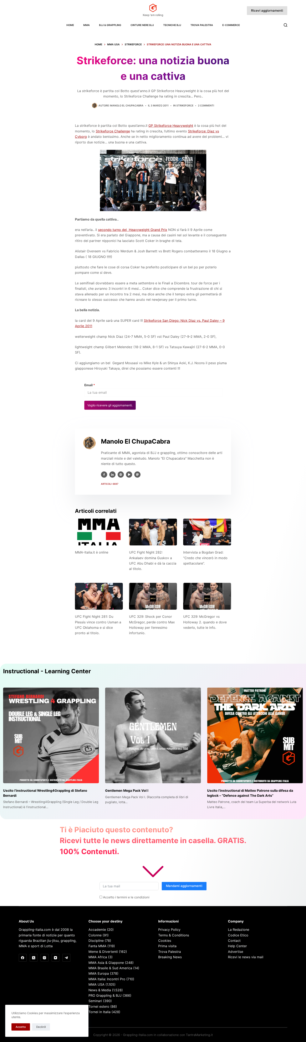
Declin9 (41, 1026)
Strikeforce (184, 105)
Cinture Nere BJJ (142, 25)
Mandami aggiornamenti (184, 886)
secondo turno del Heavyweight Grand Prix (132, 230)
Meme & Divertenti (103, 952)
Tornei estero (98, 1006)
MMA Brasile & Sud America (110, 968)
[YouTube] (56, 958)
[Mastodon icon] (137, 474)
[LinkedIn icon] (112, 474)
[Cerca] (285, 25)
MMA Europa (98, 973)
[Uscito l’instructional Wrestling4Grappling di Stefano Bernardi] (51, 735)
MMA (86, 25)
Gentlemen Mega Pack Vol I (126, 791)
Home (70, 25)
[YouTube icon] (129, 474)
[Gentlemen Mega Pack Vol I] (153, 735)
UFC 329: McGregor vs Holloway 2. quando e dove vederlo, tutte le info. (205, 622)
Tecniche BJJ (172, 25)
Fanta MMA (97, 946)
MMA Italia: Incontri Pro (106, 979)
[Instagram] (45, 958)
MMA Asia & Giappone (106, 963)
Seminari (95, 1001)
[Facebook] (23, 958)
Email (89, 385)
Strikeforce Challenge (113, 131)
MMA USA (96, 984)
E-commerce (231, 25)
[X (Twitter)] (34, 958)
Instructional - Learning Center (47, 671)
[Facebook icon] (104, 474)
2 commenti (206, 105)
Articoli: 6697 (109, 483)
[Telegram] (66, 958)
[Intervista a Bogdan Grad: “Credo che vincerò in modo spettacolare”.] (207, 532)
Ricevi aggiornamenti (267, 10)
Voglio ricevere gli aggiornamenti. (110, 405)
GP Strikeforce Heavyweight (170, 125)
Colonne (95, 935)
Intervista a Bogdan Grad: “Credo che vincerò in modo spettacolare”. (205, 557)
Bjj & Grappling (110, 25)
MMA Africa (97, 957)
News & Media (99, 990)
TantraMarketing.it (199, 1035)
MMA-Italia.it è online (91, 552)
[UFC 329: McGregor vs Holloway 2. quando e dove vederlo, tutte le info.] (207, 596)
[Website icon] (121, 474)
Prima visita (167, 946)
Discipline (96, 940)
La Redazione (238, 929)
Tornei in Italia (99, 1012)
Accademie (97, 929)
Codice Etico (238, 935)
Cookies (164, 940)
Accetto (21, 1026)
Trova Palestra (201, 25)
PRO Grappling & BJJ (105, 995)
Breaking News (170, 957)
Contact (234, 940)
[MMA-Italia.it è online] (99, 532)
